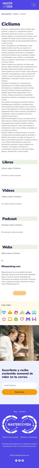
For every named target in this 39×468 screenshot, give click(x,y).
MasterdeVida (6, 14)
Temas (15, 14)
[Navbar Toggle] (34, 4)
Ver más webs (19, 293)
